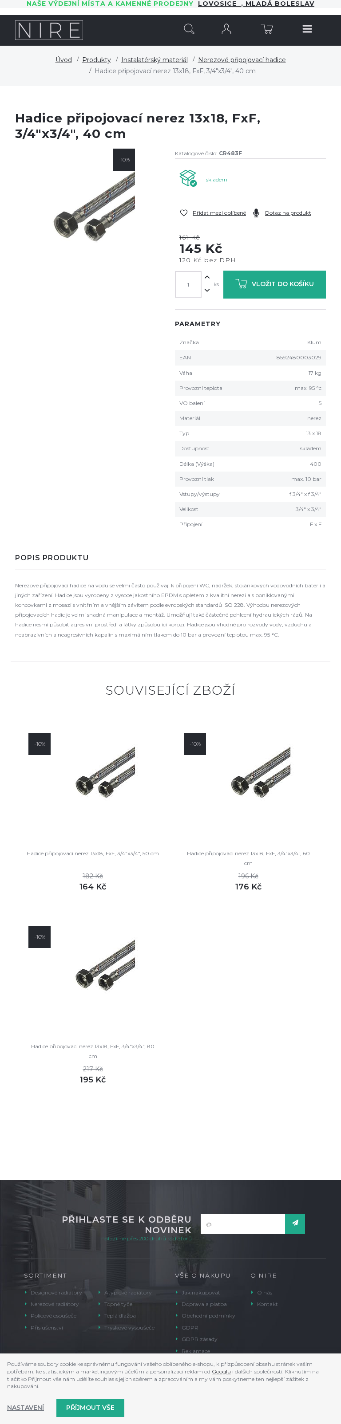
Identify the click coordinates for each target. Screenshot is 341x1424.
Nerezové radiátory (55, 1304)
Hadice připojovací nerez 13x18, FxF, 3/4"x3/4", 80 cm (93, 1051)
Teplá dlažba (120, 1315)
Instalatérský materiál (154, 60)
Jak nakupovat (201, 1292)
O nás (264, 1292)
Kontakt (267, 1304)
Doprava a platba (204, 1304)
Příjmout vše (90, 1408)
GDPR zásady (200, 1339)
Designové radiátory (56, 1292)
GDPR (190, 1327)
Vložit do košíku (283, 284)
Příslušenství (47, 1327)
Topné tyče (118, 1304)
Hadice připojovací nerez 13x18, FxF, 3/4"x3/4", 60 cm (248, 858)
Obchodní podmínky (208, 1315)
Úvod (64, 60)
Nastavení (25, 1408)
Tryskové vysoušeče (129, 1327)
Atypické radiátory (128, 1292)
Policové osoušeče (53, 1315)
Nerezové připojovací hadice (242, 60)
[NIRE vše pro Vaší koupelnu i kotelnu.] (49, 30)
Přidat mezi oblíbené (219, 212)
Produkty (96, 60)
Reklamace (196, 1351)
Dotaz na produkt (288, 212)
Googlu (221, 1371)
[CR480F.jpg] (77, 210)
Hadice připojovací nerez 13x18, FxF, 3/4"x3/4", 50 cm (93, 853)
